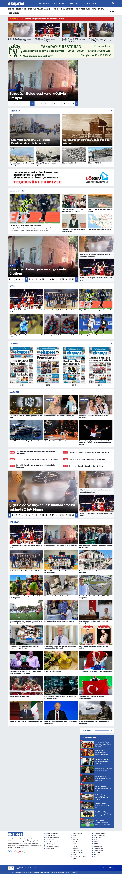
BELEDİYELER (21, 9)
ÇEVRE (94, 9)
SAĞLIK (96, 842)
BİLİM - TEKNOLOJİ (83, 9)
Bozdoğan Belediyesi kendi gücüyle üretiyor (86, 466)
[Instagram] (16, 851)
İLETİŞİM (96, 856)
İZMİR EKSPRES (58, 3)
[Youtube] (19, 851)
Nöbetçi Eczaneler (52, 833)
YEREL (96, 839)
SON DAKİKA (43, 3)
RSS (11, 868)
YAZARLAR (73, 3)
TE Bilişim (111, 868)
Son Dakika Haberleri (53, 846)
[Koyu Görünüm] (111, 11)
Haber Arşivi (50, 848)
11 (55, 103)
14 (68, 103)
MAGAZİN (70, 9)
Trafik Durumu (51, 839)
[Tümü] (111, 344)
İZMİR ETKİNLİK (77, 850)
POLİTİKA (61, 9)
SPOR (54, 9)
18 (66, 279)
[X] (12, 851)
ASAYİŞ (47, 9)
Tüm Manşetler (51, 844)
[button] (110, 19)
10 (50, 103)
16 (60, 279)
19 (70, 279)
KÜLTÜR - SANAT (78, 852)
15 (73, 103)
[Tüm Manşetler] (111, 191)
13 (64, 103)
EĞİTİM (75, 846)
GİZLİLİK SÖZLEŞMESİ (79, 856)
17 (63, 279)
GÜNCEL (11, 9)
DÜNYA (101, 9)
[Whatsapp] (23, 851)
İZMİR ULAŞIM (98, 850)
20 (73, 279)
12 (59, 103)
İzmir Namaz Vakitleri (53, 837)
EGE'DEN (85, 3)
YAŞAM (96, 854)
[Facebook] (9, 851)
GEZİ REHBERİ (14, 13)
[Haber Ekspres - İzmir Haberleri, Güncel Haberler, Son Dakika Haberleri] (16, 3)
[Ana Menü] (113, 11)
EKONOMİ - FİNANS (35, 9)
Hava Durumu (51, 835)
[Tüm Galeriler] (111, 111)
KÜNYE (96, 3)
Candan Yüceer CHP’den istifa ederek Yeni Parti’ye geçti (37, 459)
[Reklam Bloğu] (61, 51)
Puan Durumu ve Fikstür (54, 842)
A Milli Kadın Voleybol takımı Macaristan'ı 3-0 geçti (89, 452)
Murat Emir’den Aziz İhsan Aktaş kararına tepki (87, 459)
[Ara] (113, 3)
